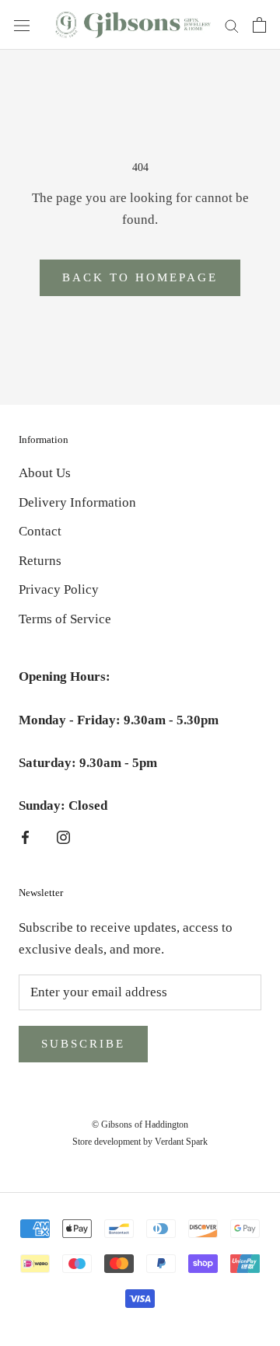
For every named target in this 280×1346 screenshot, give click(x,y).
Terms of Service (65, 619)
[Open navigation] (22, 24)
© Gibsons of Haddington (140, 1124)
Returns (40, 560)
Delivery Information (77, 502)
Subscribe (83, 1043)
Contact (40, 531)
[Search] (232, 25)
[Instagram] (63, 836)
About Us (45, 473)
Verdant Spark (181, 1141)
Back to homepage (140, 277)
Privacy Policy (59, 589)
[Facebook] (25, 836)
